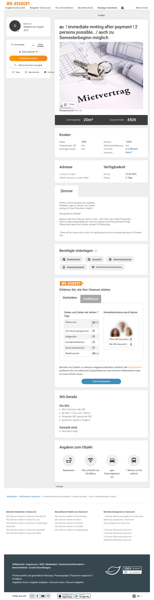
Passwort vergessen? (81, 575)
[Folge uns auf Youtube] (43, 596)
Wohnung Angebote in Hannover (119, 519)
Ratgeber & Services (40, 7)
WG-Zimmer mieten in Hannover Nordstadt (26, 516)
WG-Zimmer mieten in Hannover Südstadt (25, 530)
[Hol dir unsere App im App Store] (65, 596)
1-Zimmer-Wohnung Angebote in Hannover (123, 516)
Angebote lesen (20, 582)
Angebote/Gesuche (15, 7)
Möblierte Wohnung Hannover (117, 540)
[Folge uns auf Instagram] (32, 596)
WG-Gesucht (12, 497)
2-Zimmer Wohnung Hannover (118, 530)
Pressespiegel (61, 575)
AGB (41, 564)
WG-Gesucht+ (135, 367)
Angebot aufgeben (39, 582)
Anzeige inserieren (107, 7)
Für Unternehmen (64, 7)
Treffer (101, 15)
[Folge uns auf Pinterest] (48, 596)
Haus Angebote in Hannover (117, 523)
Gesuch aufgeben (75, 582)
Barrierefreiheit (19, 567)
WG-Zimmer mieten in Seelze (68, 519)
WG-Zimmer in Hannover (30, 497)
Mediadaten (51, 564)
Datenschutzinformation (71, 564)
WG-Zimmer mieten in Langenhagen (71, 530)
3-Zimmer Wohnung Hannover (118, 533)
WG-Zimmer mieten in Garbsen (69, 523)
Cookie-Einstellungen (40, 567)
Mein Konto (142, 7)
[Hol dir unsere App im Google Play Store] (82, 596)
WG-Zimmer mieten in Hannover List (23, 519)
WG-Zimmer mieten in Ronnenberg (71, 516)
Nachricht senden (28, 58)
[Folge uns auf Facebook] (37, 596)
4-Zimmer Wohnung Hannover (118, 536)
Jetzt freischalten (101, 381)
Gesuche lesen (57, 582)
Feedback (17, 579)
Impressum (32, 564)
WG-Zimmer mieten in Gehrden (69, 526)
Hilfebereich (18, 564)
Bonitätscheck (85, 7)
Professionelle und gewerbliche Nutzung (32, 575)
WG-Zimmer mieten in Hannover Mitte (23, 533)
